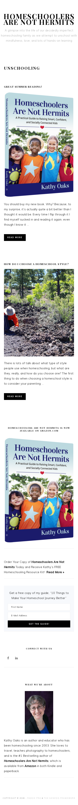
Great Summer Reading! (23, 86)
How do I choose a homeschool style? (36, 264)
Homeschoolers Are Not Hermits (39, 19)
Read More (14, 237)
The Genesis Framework (59, 798)
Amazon (30, 766)
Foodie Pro (34, 798)
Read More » (55, 572)
